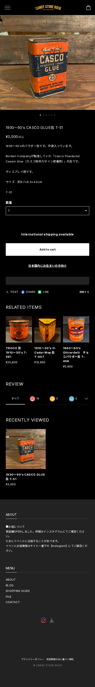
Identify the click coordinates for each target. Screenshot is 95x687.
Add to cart (48, 249)
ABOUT (11, 579)
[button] (40, 115)
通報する (84, 292)
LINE (46, 292)
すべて (15, 398)
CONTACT (13, 602)
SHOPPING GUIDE (18, 591)
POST (15, 292)
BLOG (9, 585)
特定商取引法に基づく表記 (60, 659)
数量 (9, 202)
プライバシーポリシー (32, 659)
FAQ (8, 596)
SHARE (30, 292)
